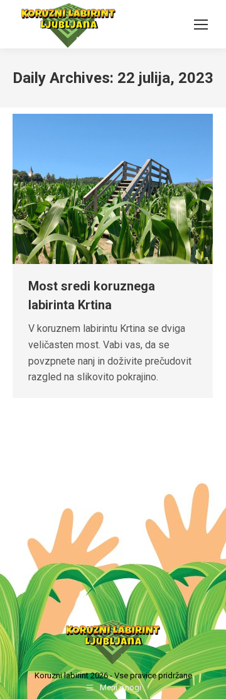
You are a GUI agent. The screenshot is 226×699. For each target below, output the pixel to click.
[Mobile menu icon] (200, 24)
